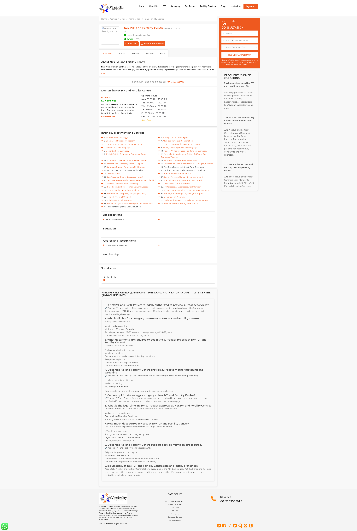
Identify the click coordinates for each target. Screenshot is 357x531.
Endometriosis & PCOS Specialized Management (186, 200)
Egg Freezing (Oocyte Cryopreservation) (125, 177)
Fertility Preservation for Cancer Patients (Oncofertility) (131, 180)
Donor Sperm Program (174, 197)
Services (135, 53)
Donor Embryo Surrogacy (117, 151)
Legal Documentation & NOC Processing (181, 144)
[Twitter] (235, 525)
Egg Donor (190, 6)
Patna (131, 19)
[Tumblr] (251, 525)
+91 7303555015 (230, 501)
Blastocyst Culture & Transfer (177, 183)
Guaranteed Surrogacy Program (120, 141)
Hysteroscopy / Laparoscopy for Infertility (182, 187)
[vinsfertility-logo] (111, 8)
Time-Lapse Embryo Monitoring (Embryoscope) (128, 187)
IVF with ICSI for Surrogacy (118, 147)
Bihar (122, 19)
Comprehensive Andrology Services (123, 190)
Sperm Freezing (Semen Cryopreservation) (183, 177)
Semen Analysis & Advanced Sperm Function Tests (130, 203)
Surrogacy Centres (175, 517)
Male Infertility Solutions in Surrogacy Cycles (126, 154)
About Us (153, 6)
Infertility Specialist (175, 504)
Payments (250, 6)
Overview (107, 53)
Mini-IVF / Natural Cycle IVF (119, 197)
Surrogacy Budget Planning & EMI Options (126, 167)
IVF (164, 6)
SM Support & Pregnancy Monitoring (180, 160)
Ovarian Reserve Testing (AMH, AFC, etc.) (182, 203)
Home (141, 6)
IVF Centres (175, 508)
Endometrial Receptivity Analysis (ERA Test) (126, 193)
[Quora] (240, 525)
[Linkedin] (219, 525)
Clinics (113, 19)
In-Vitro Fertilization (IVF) (174, 501)
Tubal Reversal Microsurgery (119, 200)
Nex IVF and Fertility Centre (150, 19)
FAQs (162, 53)
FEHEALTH (106, 97)
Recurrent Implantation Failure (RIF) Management (187, 190)
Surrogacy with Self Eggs (117, 137)
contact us (236, 6)
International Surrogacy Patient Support (125, 164)
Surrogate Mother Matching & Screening (124, 144)
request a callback (239, 55)
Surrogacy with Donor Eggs (175, 137)
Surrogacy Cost (175, 520)
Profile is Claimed (172, 28)
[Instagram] (230, 525)
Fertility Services (208, 6)
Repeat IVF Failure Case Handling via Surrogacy (185, 151)
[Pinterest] (246, 525)
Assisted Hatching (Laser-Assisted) (122, 183)
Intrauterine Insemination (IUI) (177, 173)
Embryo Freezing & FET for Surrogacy (179, 147)
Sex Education (113, 173)
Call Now (132, 43)
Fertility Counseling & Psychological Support (184, 193)
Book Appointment (154, 43)
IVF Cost (175, 511)
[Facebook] (224, 525)
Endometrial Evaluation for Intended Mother (127, 160)
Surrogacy (175, 6)
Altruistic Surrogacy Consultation (178, 141)
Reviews (150, 53)
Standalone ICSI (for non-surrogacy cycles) (183, 180)
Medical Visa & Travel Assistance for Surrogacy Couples (188, 164)
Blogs (223, 6)
